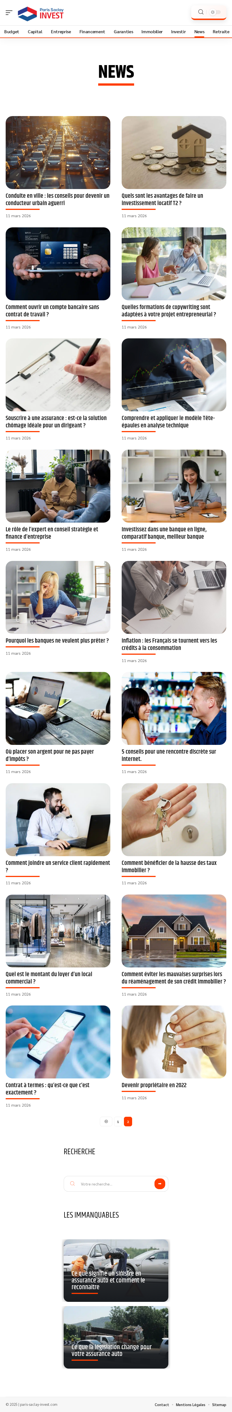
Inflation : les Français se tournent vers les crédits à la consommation (169, 644)
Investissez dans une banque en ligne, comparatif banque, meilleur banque (164, 533)
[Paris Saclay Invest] (40, 12)
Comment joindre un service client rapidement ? (58, 866)
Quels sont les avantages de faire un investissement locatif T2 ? (162, 199)
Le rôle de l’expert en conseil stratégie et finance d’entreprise (52, 533)
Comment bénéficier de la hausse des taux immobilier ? (169, 866)
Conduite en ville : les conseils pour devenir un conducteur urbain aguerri (57, 199)
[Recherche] (201, 12)
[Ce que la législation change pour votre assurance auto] (116, 1337)
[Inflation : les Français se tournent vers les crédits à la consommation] (174, 597)
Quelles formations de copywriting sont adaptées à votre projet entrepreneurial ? (169, 310)
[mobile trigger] (10, 12)
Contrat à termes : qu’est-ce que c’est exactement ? (47, 1089)
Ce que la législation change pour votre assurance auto (112, 1350)
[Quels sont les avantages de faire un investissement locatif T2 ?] (174, 152)
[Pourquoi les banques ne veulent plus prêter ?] (58, 597)
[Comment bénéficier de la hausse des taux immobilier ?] (174, 819)
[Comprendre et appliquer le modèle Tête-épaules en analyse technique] (174, 374)
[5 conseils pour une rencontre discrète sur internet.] (174, 708)
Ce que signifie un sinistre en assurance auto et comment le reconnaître (108, 1280)
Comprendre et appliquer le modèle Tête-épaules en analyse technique (168, 421)
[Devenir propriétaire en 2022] (174, 1041)
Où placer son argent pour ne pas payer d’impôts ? (50, 755)
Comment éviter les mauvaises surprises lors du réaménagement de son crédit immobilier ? (174, 978)
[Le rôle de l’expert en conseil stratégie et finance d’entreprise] (58, 486)
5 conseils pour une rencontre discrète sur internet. (169, 755)
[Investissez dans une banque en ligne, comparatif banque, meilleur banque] (174, 486)
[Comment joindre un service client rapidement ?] (58, 819)
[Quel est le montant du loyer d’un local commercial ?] (58, 930)
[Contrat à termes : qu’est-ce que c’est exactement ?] (58, 1041)
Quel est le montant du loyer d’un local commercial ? (49, 978)
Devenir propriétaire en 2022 (154, 1085)
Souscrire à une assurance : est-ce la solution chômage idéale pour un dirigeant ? (56, 421)
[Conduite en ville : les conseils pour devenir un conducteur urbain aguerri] (58, 152)
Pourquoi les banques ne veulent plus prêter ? (57, 641)
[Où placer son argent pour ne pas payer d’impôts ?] (58, 708)
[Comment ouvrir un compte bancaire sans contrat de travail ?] (58, 263)
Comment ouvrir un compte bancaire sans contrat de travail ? (52, 310)
